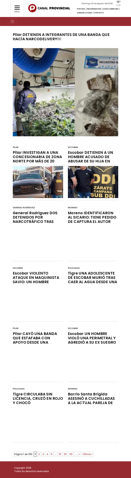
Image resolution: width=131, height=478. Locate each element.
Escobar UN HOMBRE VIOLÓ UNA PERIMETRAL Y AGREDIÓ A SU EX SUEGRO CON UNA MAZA (92, 340)
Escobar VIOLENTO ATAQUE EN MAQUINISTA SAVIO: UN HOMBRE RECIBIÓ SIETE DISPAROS (36, 280)
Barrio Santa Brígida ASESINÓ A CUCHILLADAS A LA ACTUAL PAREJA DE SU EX (91, 401)
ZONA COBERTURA (111, 9)
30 (70, 454)
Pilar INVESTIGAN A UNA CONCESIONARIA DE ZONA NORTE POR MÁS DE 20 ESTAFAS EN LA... (37, 159)
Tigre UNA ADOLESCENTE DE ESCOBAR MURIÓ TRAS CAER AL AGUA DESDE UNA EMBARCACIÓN (92, 280)
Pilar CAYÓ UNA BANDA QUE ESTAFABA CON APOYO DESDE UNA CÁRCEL (35, 340)
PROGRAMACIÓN (94, 9)
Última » (87, 454)
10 (60, 454)
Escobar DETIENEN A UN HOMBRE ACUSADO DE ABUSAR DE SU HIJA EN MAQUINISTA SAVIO (90, 159)
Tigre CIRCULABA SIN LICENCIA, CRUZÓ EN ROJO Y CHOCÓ (38, 398)
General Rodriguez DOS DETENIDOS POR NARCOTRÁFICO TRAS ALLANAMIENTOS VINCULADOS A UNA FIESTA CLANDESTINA (35, 223)
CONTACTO (99, 13)
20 (65, 454)
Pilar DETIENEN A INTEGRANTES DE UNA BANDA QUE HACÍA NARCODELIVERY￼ (61, 37)
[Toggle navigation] (12, 21)
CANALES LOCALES (84, 13)
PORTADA (81, 9)
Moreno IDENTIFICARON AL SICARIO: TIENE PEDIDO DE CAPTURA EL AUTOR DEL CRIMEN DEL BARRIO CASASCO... (92, 221)
